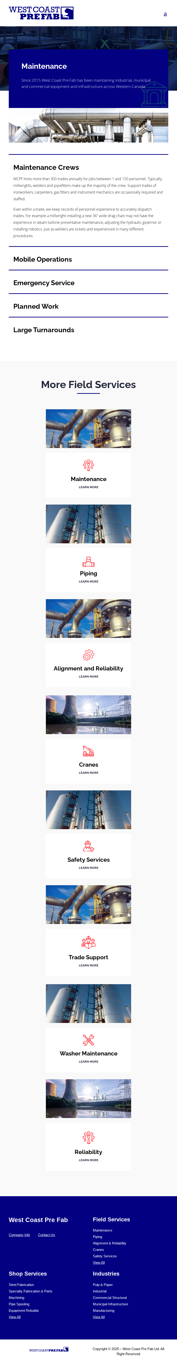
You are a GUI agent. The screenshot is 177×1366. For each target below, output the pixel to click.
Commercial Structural (110, 1298)
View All (99, 1262)
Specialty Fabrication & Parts (30, 1291)
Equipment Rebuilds (24, 1310)
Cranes (98, 1250)
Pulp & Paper (103, 1285)
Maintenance (102, 1230)
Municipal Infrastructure (110, 1304)
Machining (16, 1298)
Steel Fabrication (21, 1285)
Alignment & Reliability (109, 1243)
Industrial (99, 1291)
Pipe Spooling (19, 1304)
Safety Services (105, 1256)
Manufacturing (103, 1310)
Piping (97, 1237)
